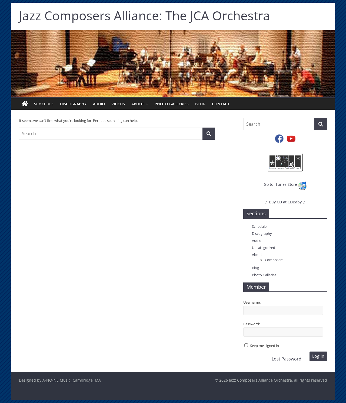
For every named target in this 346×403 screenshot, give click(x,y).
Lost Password (286, 359)
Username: (252, 302)
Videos (118, 103)
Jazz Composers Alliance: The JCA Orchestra (144, 15)
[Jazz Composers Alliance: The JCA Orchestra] (25, 104)
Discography (73, 103)
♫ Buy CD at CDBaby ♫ (285, 201)
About (137, 103)
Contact (220, 103)
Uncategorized (263, 247)
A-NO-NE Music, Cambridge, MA (71, 380)
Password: (251, 323)
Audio (99, 103)
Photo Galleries (172, 103)
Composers (274, 259)
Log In (318, 356)
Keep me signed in (264, 345)
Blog (200, 103)
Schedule (44, 103)
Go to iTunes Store (281, 184)
